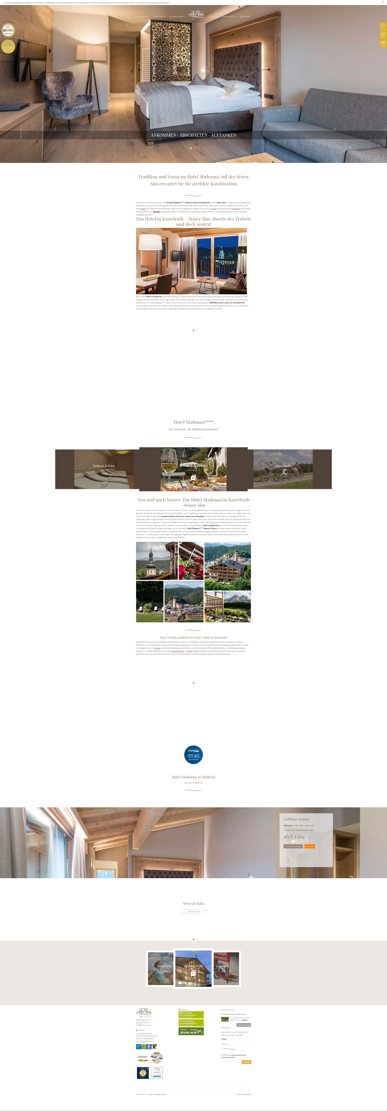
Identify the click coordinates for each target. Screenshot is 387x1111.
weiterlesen (244, 1020)
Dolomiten (236, 208)
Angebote (383, 35)
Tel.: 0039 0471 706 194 (143, 1034)
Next (334, 129)
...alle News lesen (193, 911)
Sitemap (164, 1094)
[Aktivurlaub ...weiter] (302, 490)
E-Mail (223, 1039)
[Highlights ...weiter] (234, 988)
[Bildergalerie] (193, 988)
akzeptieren (226, 1048)
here (85, 3)
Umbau (142, 208)
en (243, 7)
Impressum (150, 1094)
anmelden (247, 1062)
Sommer (156, 211)
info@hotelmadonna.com (149, 1036)
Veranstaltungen (177, 651)
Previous (55, 129)
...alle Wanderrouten (244, 1025)
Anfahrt (141, 1030)
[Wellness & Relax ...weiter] (84, 490)
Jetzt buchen (309, 846)
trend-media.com (246, 1094)
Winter (213, 208)
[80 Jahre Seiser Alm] (156, 1064)
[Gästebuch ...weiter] (153, 988)
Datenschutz (158, 1094)
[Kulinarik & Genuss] (193, 490)
